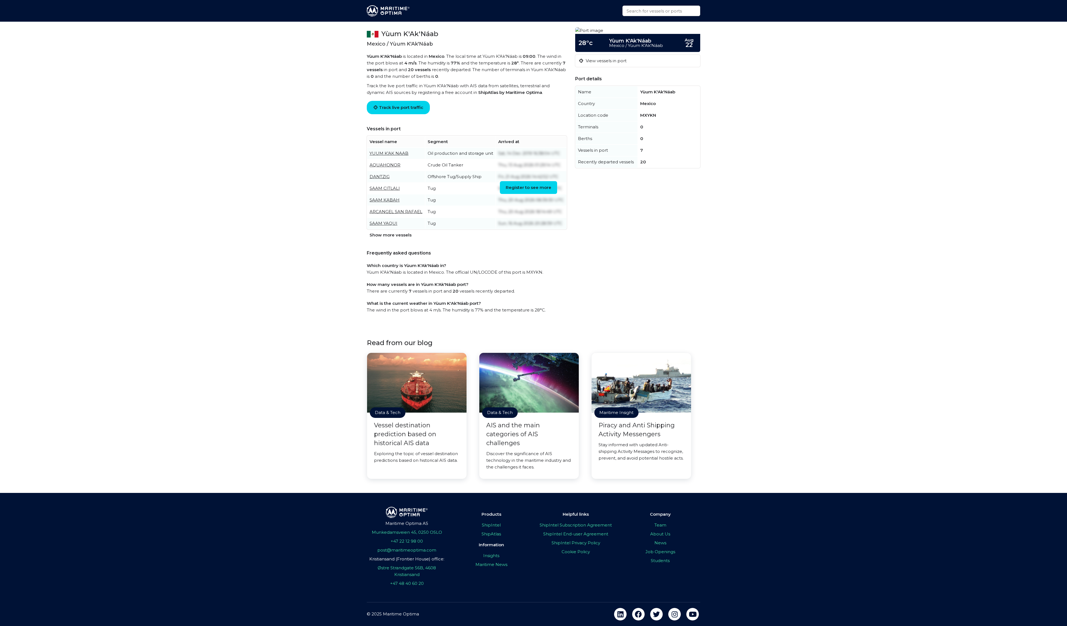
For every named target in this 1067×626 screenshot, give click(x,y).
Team (660, 525)
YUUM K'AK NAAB (389, 153)
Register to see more (528, 187)
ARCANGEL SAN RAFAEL (396, 211)
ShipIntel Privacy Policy (576, 542)
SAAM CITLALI (385, 188)
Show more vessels (391, 235)
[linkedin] (620, 614)
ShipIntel (491, 525)
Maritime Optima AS (406, 523)
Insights (491, 555)
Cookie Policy (576, 551)
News (660, 542)
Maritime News (491, 564)
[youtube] (692, 614)
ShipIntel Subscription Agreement (576, 525)
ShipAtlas (491, 534)
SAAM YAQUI (383, 223)
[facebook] (638, 614)
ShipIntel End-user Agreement (575, 534)
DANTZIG (380, 176)
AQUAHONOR (385, 165)
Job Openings (660, 551)
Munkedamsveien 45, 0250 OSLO (407, 532)
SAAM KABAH (385, 200)
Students (660, 560)
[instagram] (674, 614)
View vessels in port (606, 60)
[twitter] (656, 614)
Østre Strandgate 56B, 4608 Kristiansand (407, 571)
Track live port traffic (401, 107)
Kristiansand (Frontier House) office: (406, 559)
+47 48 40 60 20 (407, 583)
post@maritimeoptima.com (406, 550)
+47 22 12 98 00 (407, 541)
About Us (660, 534)
